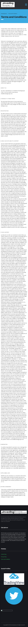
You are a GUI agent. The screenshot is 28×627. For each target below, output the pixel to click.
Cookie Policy (3, 554)
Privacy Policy (4, 556)
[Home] (8, 4)
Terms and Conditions (5, 559)
